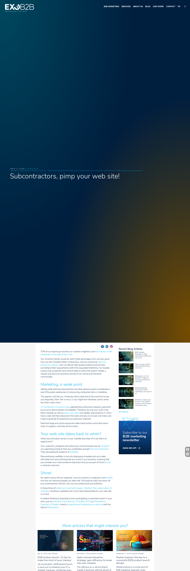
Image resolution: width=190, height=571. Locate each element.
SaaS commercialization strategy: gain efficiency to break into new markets (94, 560)
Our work (158, 7)
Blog (147, 7)
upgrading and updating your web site (85, 504)
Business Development (21, 170)
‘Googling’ (105, 446)
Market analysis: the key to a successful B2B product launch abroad (133, 560)
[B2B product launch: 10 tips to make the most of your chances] (56, 550)
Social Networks (86, 170)
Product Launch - (39, 170)
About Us (138, 7)
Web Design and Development (129, 170)
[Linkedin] (187, 454)
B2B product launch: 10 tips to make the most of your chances (54, 559)
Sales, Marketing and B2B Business (63, 170)
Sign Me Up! (129, 448)
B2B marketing (111, 7)
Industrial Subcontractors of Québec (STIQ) (72, 501)
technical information (99, 449)
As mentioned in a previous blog (55, 407)
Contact (170, 7)
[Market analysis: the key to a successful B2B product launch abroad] (134, 550)
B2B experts (53, 507)
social (108, 462)
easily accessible (71, 413)
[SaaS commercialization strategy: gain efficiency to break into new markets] (95, 550)
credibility (74, 452)
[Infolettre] (187, 449)
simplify (109, 477)
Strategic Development (105, 170)
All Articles (123, 412)
